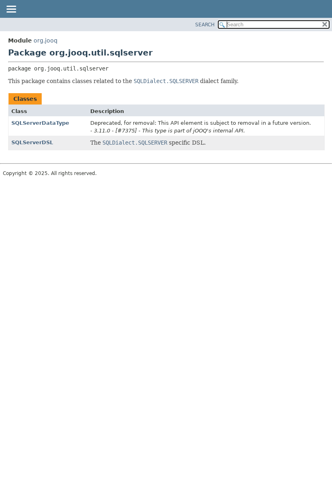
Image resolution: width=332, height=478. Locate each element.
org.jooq (45, 40)
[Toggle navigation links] (11, 9)
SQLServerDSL (32, 142)
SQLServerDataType (40, 123)
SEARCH (205, 25)
